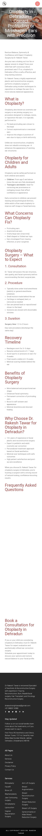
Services (8, 759)
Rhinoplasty (9, 783)
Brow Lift (8, 790)
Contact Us (9, 770)
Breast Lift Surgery (29, 808)
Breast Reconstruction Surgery (28, 795)
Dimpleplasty (10, 804)
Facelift (8, 787)
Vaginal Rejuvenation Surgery (10, 813)
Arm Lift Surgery (28, 783)
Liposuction (9, 807)
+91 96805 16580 (11, 708)
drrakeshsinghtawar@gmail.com (17, 705)
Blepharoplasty (11, 794)
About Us (8, 755)
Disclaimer (9, 762)
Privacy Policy (10, 766)
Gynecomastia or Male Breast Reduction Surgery (29, 814)
